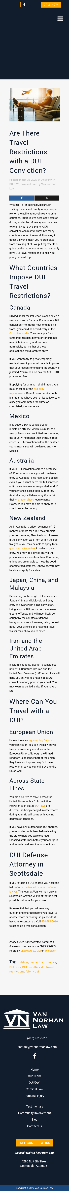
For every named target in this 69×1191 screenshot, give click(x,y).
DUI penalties (31, 967)
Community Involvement (34, 1113)
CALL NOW (51, 4)
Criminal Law (34, 1089)
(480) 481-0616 (37, 1038)
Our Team (34, 1076)
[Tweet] (46, 198)
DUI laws (15, 967)
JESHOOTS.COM (31, 950)
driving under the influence (38, 962)
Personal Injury (34, 1095)
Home (34, 1069)
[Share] (21, 198)
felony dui (32, 971)
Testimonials (34, 1106)
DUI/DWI (14, 184)
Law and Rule (29, 184)
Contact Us (34, 1126)
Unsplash (50, 950)
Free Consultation (34, 1143)
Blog (35, 1119)
